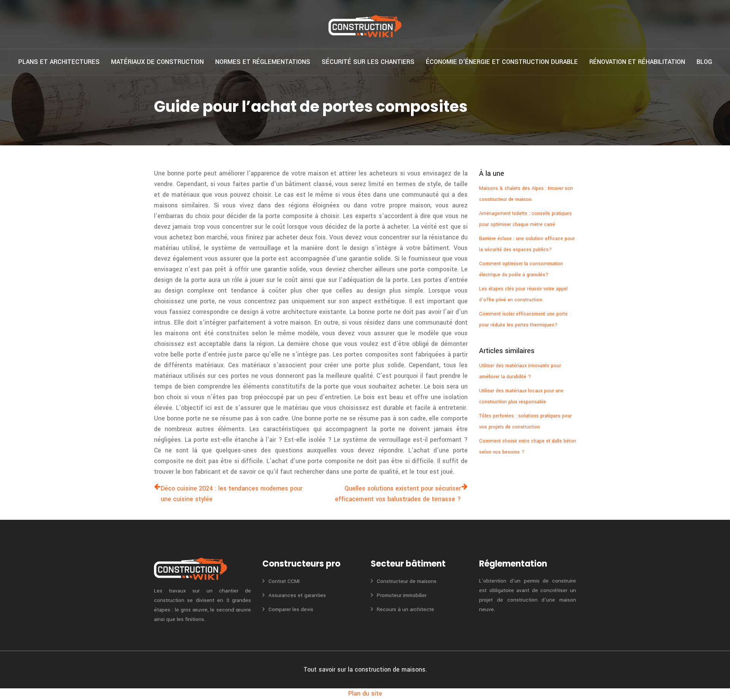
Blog (704, 61)
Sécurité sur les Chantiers (368, 61)
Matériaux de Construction (157, 61)
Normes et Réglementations (262, 61)
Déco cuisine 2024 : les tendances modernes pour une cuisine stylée (231, 493)
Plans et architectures (59, 61)
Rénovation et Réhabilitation (637, 61)
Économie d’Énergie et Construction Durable (502, 61)
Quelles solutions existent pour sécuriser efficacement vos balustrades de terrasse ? (398, 493)
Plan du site (365, 693)
